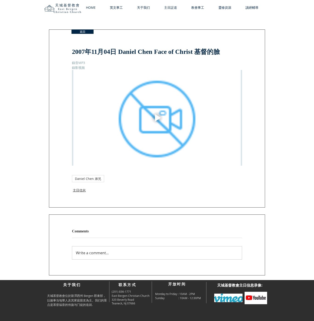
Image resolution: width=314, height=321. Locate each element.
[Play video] (157, 118)
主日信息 (79, 190)
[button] (147, 7)
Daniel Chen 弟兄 (88, 178)
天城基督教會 (67, 5)
